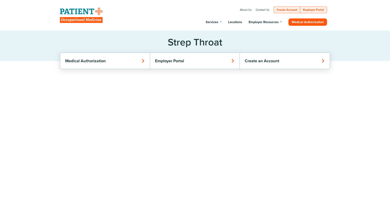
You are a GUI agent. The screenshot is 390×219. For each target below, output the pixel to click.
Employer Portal (169, 61)
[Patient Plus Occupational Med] (81, 15)
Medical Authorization (85, 61)
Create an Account (262, 61)
